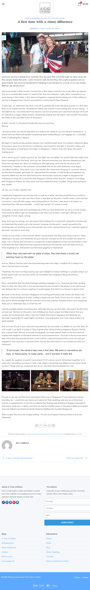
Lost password (8, 561)
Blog (48, 547)
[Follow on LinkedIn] (17, 502)
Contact (50, 557)
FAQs (48, 543)
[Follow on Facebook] (3, 502)
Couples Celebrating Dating (35, 18)
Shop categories (9, 547)
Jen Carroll (55, 28)
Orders (5, 552)
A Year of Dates (8, 538)
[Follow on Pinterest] (14, 502)
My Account (7, 557)
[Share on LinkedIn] (53, 426)
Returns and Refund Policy (57, 561)
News (49, 18)
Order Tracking (52, 552)
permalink (78, 434)
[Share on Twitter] (45, 426)
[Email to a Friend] (49, 426)
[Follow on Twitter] (10, 502)
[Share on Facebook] (41, 426)
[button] (3, 4)
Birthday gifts (8, 543)
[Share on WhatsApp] (36, 426)
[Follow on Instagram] (7, 502)
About (49, 538)
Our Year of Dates (58, 18)
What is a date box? (75, 458)
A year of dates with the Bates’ (19, 458)
